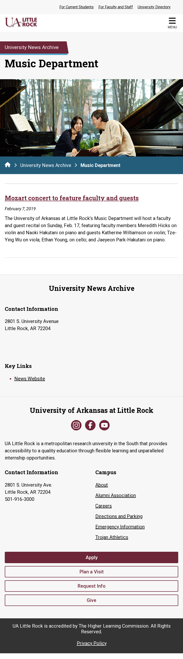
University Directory (154, 7)
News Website (29, 378)
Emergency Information (120, 527)
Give (91, 600)
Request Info (92, 586)
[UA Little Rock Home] (7, 164)
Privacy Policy (92, 643)
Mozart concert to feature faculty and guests (72, 198)
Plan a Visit (92, 572)
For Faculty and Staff (115, 7)
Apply (92, 557)
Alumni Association (115, 495)
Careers (103, 506)
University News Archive (45, 165)
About (101, 485)
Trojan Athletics (111, 537)
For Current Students (76, 7)
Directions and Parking (118, 516)
